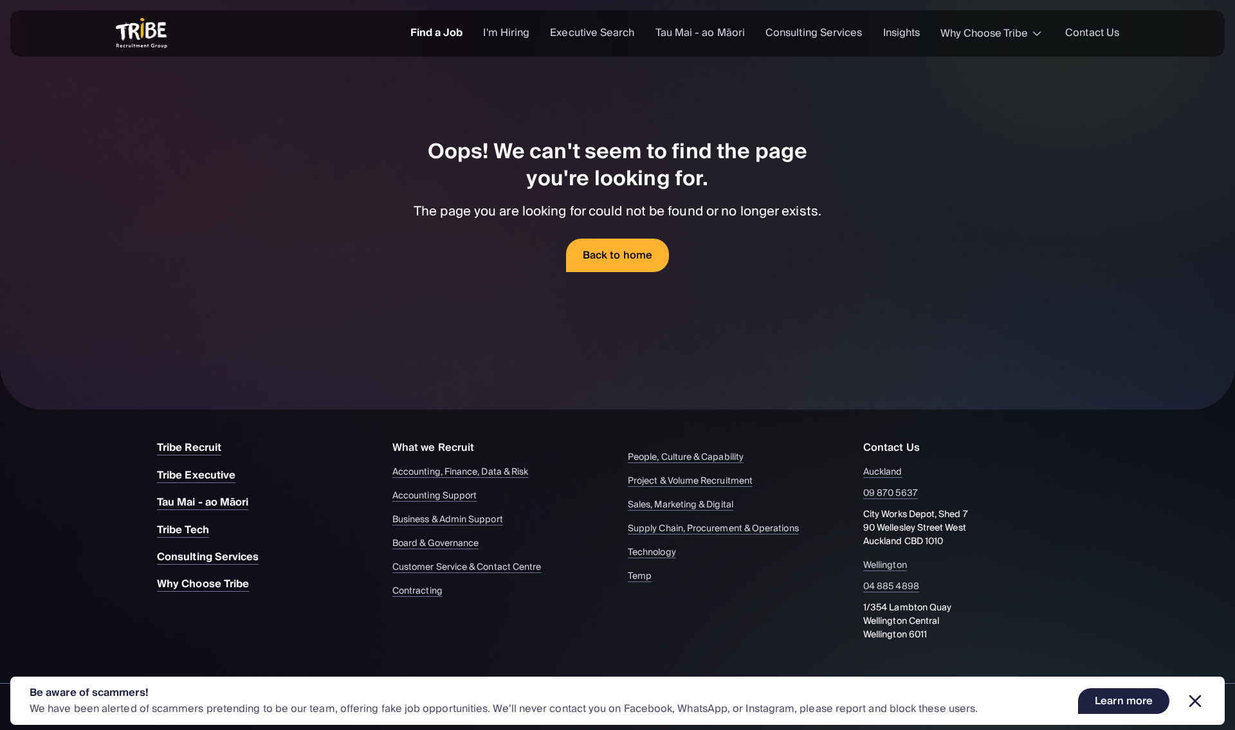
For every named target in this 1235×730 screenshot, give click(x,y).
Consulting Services (814, 33)
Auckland (882, 472)
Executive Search (592, 33)
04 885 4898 (891, 587)
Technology (652, 553)
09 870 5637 (890, 493)
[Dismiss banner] (1195, 701)
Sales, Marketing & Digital (680, 505)
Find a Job (436, 33)
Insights (901, 33)
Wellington (885, 565)
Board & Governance (435, 544)
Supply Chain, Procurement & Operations (713, 529)
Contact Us (1092, 33)
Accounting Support (434, 496)
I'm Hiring (506, 33)
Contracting (417, 591)
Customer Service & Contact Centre (466, 567)
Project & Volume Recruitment (690, 481)
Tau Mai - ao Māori (700, 33)
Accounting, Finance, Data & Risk (460, 472)
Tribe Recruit (189, 448)
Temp (640, 576)
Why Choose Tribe (984, 33)
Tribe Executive (196, 475)
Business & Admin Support (447, 520)
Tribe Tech (183, 530)
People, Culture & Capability (686, 457)
